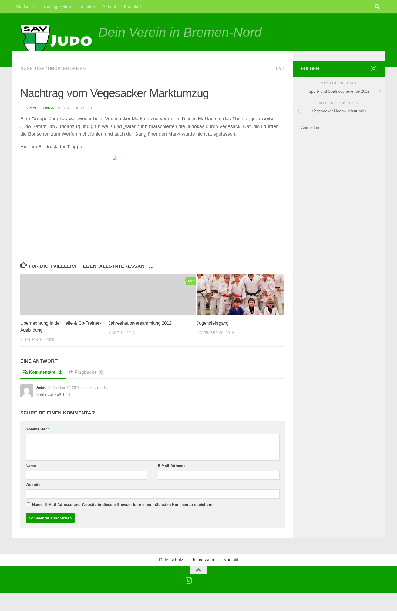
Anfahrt (109, 6)
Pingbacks (89, 372)
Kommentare (45, 372)
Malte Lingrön (44, 108)
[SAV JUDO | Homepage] (56, 41)
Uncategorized (67, 68)
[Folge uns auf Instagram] (373, 68)
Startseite (25, 6)
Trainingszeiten (56, 6)
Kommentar (37, 429)
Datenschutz (171, 560)
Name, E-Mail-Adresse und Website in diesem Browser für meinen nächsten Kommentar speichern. (123, 504)
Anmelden (310, 127)
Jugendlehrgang (212, 323)
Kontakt (131, 6)
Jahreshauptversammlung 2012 (139, 323)
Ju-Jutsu (87, 6)
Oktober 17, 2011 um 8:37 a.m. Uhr (80, 388)
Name (31, 466)
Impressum (203, 560)
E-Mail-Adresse (172, 466)
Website (33, 484)
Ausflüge (32, 68)
